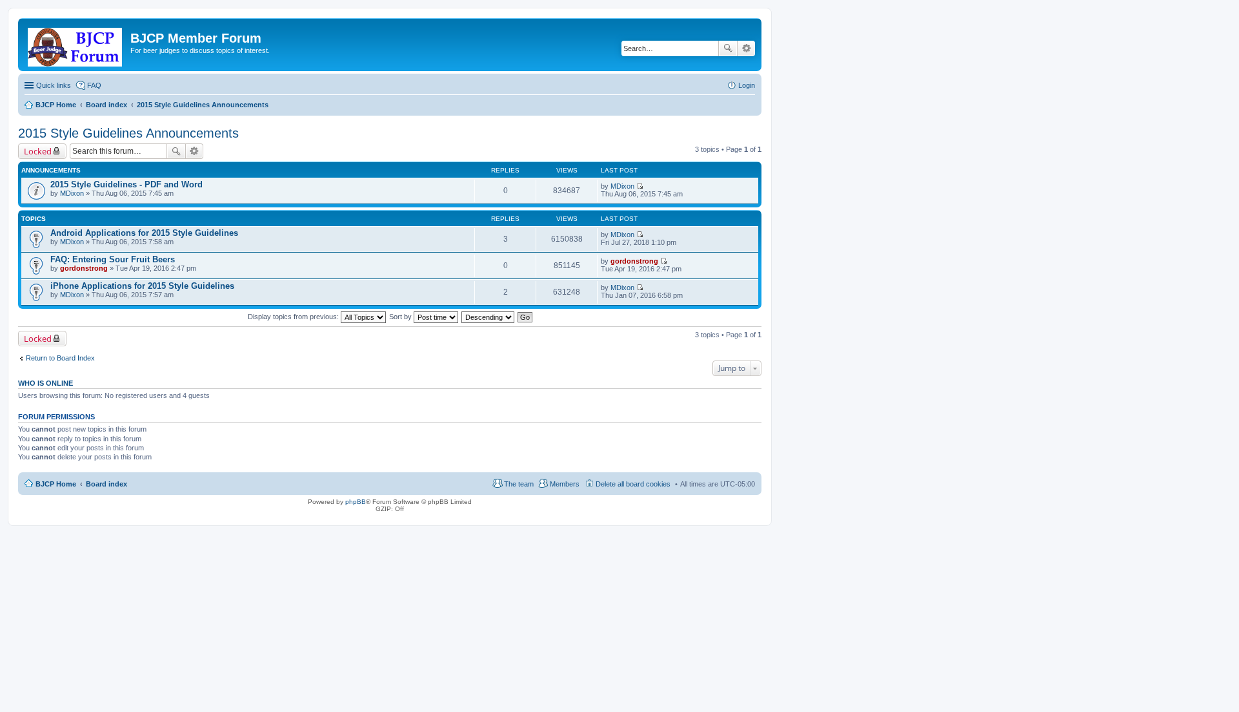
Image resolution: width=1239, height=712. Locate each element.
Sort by (401, 316)
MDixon (72, 193)
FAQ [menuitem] (94, 85)
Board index (106, 484)
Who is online (45, 383)
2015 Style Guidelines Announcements (128, 133)
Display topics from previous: (294, 316)
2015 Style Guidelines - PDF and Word (126, 184)
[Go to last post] (639, 186)
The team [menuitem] (519, 484)
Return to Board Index (60, 358)
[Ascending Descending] (488, 316)
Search (728, 48)
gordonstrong (84, 268)
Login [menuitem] (746, 85)
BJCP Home (55, 484)
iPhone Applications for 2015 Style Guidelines (142, 286)
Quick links (53, 85)
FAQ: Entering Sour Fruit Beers (112, 259)
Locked (38, 151)
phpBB (355, 501)
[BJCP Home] (75, 44)
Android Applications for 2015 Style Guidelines (144, 233)
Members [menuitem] (564, 484)
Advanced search (746, 48)
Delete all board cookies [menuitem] (633, 484)
